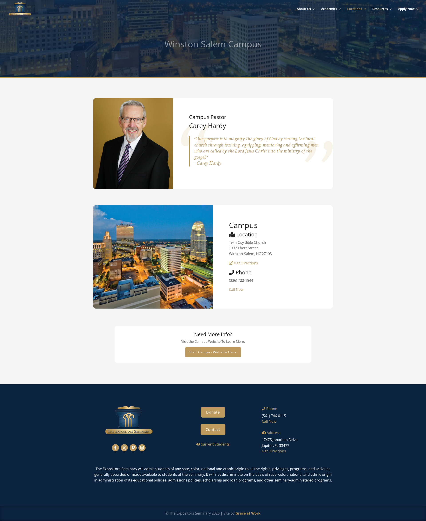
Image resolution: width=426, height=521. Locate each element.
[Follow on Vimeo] (133, 447)
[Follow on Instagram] (142, 447)
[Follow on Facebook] (115, 447)
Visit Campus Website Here (213, 352)
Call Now (236, 289)
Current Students (215, 444)
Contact (213, 429)
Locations (354, 9)
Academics (329, 9)
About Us (304, 9)
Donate (213, 412)
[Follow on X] (124, 447)
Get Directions (245, 263)
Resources (380, 9)
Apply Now (406, 9)
